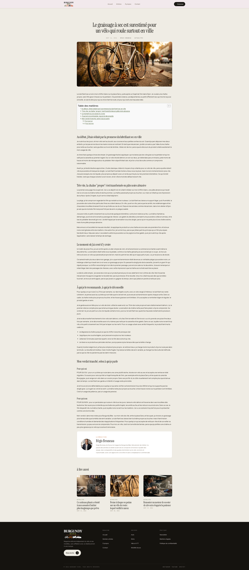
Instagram (166, 567)
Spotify (182, 567)
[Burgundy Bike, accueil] (69, 4)
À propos (128, 4)
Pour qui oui (88, 121)
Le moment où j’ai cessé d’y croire (93, 114)
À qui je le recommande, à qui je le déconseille (98, 116)
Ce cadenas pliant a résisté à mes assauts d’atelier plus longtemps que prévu (88, 505)
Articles (118, 4)
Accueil (110, 4)
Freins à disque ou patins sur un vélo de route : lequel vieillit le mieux (121, 505)
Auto (132, 535)
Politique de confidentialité (168, 543)
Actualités (139, 38)
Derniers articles (108, 539)
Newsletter (163, 535)
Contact (137, 4)
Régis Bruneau (125, 38)
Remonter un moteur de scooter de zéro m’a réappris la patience (157, 504)
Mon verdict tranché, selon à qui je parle (96, 119)
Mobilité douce (136, 548)
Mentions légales (165, 539)
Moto (133, 539)
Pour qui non (89, 123)
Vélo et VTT (135, 543)
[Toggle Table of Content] (168, 105)
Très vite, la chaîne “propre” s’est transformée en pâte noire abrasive (106, 111)
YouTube (175, 567)
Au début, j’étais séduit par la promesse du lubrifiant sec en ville (104, 109)
